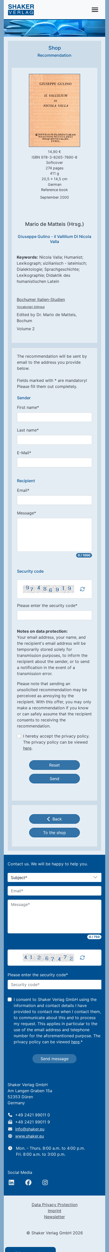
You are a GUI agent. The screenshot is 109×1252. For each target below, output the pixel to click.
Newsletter (54, 1216)
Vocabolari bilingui (31, 307)
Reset (54, 765)
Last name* (28, 430)
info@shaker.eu (29, 1129)
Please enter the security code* (47, 605)
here (27, 748)
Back (57, 818)
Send (54, 778)
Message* (26, 512)
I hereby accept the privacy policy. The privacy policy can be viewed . (56, 742)
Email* (23, 490)
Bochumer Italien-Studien (41, 299)
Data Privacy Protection (55, 1204)
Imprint (54, 1210)
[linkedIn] (11, 1182)
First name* (28, 407)
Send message (54, 1058)
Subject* (19, 877)
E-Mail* (24, 452)
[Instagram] (45, 1182)
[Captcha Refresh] (82, 589)
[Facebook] (28, 1182)
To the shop (54, 832)
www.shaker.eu (29, 1136)
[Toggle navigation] (95, 10)
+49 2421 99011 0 (32, 1114)
